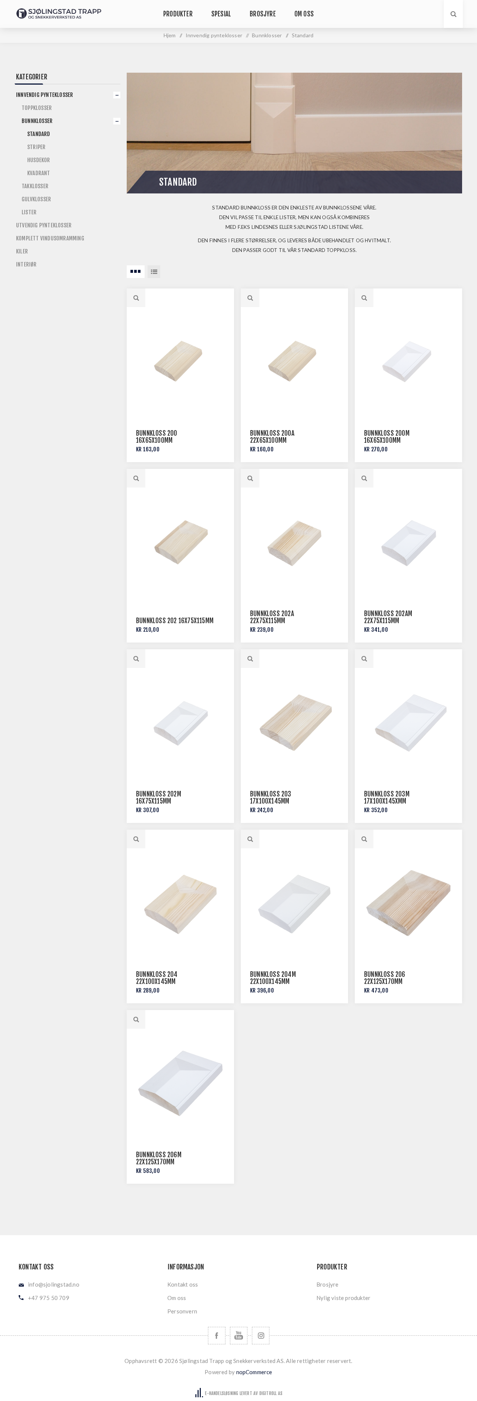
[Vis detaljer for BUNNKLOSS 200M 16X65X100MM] (408, 362)
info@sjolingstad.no (53, 1284)
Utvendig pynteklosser (44, 225)
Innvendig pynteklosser (44, 94)
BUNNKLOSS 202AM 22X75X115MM (388, 617)
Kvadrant (38, 173)
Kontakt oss (182, 1284)
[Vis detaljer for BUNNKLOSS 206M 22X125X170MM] (180, 1083)
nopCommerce (254, 1372)
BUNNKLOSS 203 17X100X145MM (270, 797)
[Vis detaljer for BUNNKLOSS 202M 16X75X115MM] (180, 722)
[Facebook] (216, 1335)
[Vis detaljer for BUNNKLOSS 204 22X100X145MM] (180, 903)
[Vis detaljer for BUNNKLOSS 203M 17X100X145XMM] (408, 722)
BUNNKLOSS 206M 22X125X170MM (158, 1158)
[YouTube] (238, 1335)
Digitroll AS (270, 1393)
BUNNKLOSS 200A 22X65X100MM (272, 436)
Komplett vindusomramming (50, 238)
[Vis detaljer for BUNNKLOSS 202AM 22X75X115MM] (408, 542)
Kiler (22, 251)
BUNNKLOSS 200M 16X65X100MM (387, 436)
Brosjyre (327, 1284)
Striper (36, 147)
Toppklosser (37, 107)
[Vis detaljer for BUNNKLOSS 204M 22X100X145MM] (294, 903)
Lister (29, 212)
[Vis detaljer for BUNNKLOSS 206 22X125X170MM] (408, 903)
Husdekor (38, 160)
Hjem (170, 35)
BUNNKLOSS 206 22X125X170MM (384, 978)
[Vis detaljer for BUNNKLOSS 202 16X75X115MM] (180, 542)
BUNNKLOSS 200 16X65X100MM (156, 436)
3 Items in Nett (136, 271)
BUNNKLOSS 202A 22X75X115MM (272, 617)
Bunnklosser (37, 120)
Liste (154, 271)
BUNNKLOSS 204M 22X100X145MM (273, 978)
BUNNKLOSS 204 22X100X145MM (157, 978)
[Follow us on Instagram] (260, 1335)
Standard (38, 134)
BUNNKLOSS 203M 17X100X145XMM (387, 797)
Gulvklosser (36, 199)
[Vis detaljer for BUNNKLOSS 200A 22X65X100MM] (294, 362)
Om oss (176, 1297)
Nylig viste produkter (343, 1297)
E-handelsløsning (221, 1393)
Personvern (182, 1311)
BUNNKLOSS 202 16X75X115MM (175, 621)
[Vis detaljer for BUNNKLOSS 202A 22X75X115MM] (294, 542)
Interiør (26, 264)
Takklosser (35, 186)
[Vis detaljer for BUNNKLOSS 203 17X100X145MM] (294, 722)
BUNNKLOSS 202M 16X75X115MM (158, 797)
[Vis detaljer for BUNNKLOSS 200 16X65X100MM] (180, 362)
